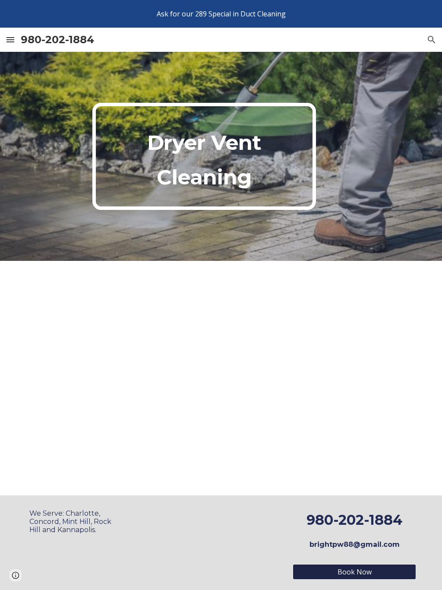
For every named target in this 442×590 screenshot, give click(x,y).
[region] (221, 14)
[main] (204, 156)
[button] (10, 39)
